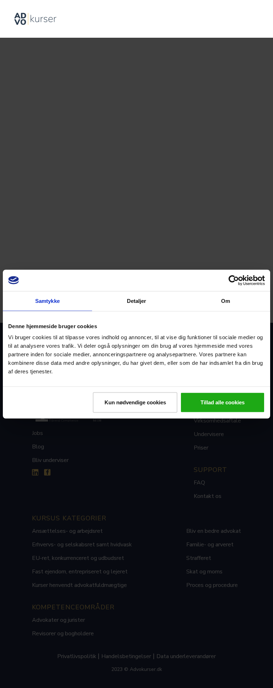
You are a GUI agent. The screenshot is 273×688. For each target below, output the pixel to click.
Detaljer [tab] (136, 301)
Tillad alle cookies (222, 402)
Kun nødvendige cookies (135, 402)
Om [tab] (225, 301)
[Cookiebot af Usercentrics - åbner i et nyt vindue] (234, 280)
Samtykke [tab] (47, 301)
